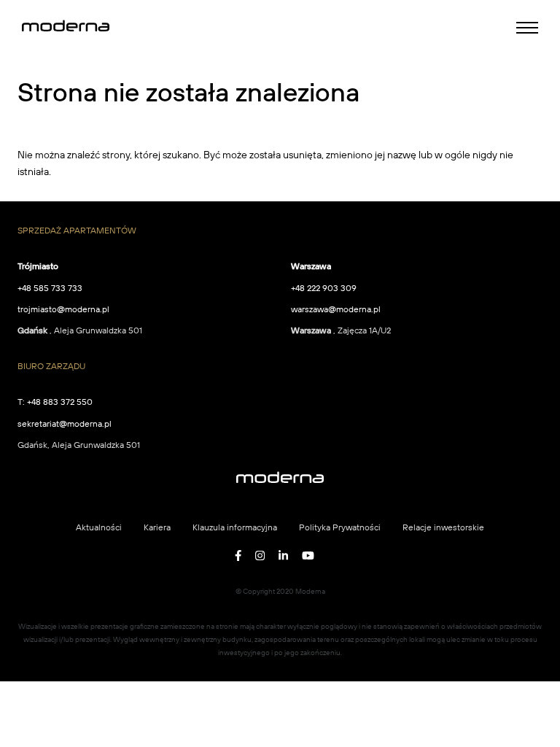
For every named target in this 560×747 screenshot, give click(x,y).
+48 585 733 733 (50, 287)
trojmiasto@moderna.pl (63, 308)
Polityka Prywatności (340, 527)
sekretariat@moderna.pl (65, 423)
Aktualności (99, 527)
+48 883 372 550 (60, 401)
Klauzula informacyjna (234, 527)
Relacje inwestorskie (443, 527)
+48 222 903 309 (324, 287)
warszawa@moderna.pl (336, 308)
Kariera (157, 527)
